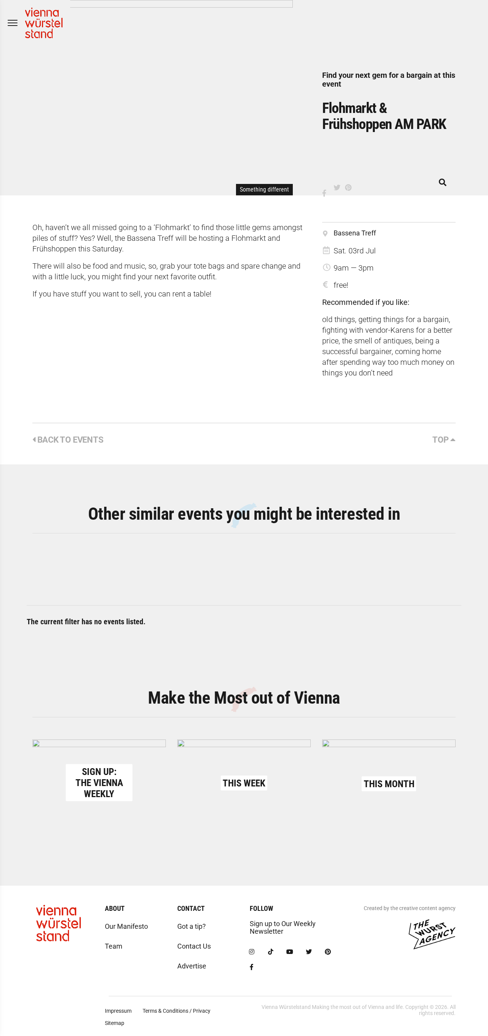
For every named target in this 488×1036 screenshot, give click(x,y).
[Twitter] (308, 952)
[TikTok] (270, 952)
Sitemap (114, 1023)
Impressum (118, 1011)
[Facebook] (251, 967)
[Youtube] (289, 952)
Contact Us (194, 946)
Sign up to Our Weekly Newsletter (283, 927)
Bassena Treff (355, 233)
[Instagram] (251, 952)
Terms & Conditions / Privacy (176, 1011)
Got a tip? (191, 926)
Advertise (191, 966)
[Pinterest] (328, 952)
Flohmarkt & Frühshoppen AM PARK (384, 116)
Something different (264, 189)
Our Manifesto (126, 926)
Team (113, 946)
